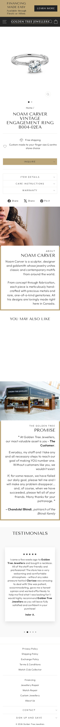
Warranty (30, 190)
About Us (30, 700)
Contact (29, 710)
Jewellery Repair (30, 685)
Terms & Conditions (30, 664)
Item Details (30, 177)
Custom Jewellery (30, 695)
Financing (30, 679)
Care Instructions (30, 183)
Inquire (30, 161)
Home (29, 107)
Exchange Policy (30, 659)
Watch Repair (30, 690)
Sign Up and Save (29, 717)
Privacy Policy (30, 648)
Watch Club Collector (30, 669)
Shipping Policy (30, 653)
